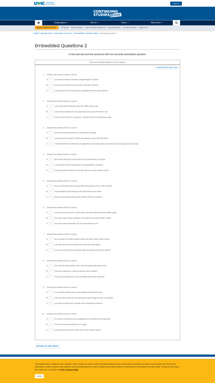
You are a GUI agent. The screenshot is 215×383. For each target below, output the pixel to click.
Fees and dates (77, 27)
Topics (124, 22)
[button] (176, 22)
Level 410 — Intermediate (74, 33)
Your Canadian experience (95, 27)
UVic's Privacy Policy (69, 369)
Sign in (176, 4)
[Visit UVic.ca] (44, 3)
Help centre (156, 22)
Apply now (143, 27)
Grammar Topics (92, 33)
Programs (65, 27)
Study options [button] (60, 22)
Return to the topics (47, 346)
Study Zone (58, 33)
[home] (107, 13)
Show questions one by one (167, 67)
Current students (130, 27)
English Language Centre (46, 27)
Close (39, 376)
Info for (93, 22)
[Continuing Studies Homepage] (38, 22)
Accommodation (114, 27)
